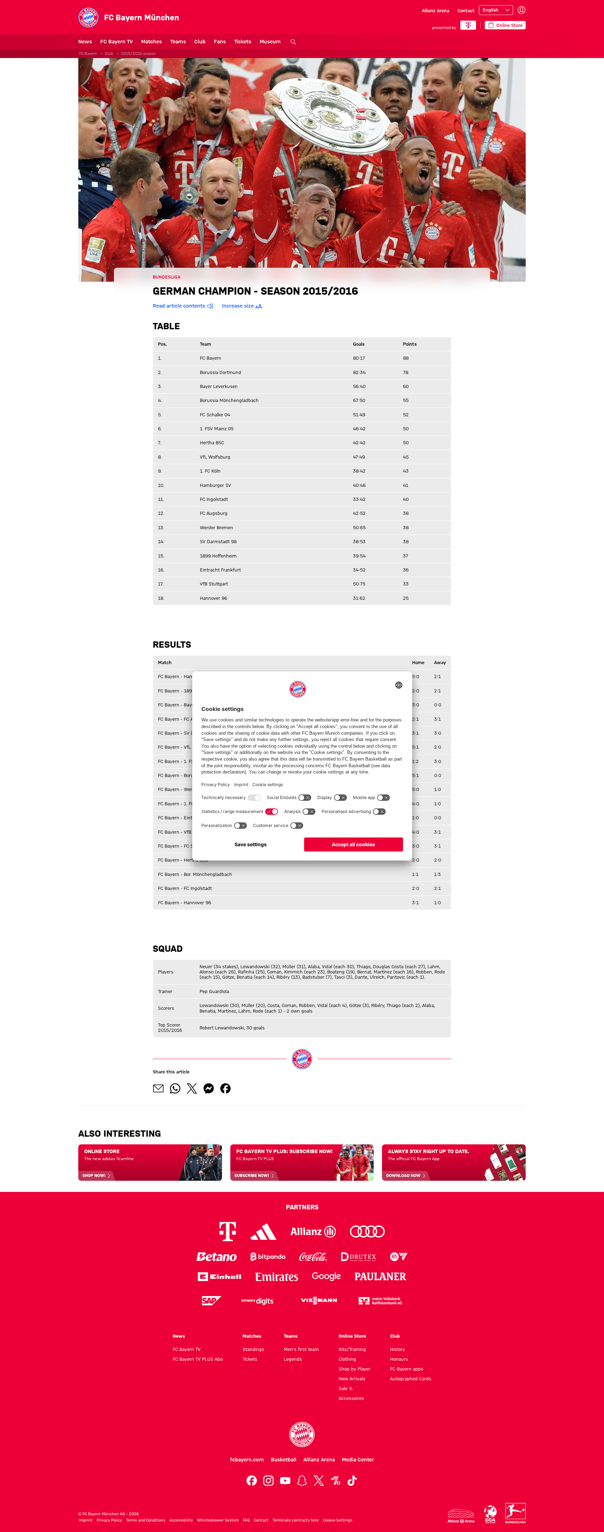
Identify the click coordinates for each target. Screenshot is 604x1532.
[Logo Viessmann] (319, 1300)
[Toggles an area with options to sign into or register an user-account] (521, 10)
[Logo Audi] (367, 1231)
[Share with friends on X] (191, 1088)
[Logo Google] (326, 1276)
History (397, 1349)
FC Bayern (88, 53)
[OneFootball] (335, 1480)
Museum (270, 41)
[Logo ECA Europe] (490, 1514)
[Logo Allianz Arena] (461, 1516)
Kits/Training (352, 1349)
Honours (399, 1359)
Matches (151, 41)
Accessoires (351, 1398)
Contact (466, 10)
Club (200, 41)
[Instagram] (268, 1480)
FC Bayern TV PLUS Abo (198, 1359)
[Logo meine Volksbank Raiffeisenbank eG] (380, 1300)
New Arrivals (352, 1378)
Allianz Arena (435, 10)
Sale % (345, 1388)
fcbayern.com (247, 1459)
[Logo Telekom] (227, 1231)
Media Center (358, 1459)
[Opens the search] (293, 42)
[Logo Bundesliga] (515, 1513)
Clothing (347, 1359)
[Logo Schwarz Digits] (257, 1300)
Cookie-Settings (337, 1520)
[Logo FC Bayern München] (302, 1434)
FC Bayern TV (116, 41)
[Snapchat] (302, 1480)
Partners (302, 1206)
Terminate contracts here (296, 1520)
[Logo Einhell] (219, 1276)
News (85, 41)
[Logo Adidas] (263, 1231)
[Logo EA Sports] (399, 1256)
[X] (318, 1480)
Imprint (86, 1520)
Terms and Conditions (145, 1520)
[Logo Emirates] (276, 1276)
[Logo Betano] (216, 1256)
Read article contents (179, 306)
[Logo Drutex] (358, 1256)
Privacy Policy (109, 1520)
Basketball (283, 1459)
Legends (293, 1359)
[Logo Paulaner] (381, 1276)
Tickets (242, 41)
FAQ (246, 1520)
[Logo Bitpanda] (268, 1256)
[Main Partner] (468, 25)
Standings (253, 1349)
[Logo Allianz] (313, 1231)
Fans (220, 41)
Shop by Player (355, 1368)
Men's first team (301, 1349)
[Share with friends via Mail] (158, 1088)
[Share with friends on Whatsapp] (175, 1088)
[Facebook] (251, 1480)
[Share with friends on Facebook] (225, 1088)
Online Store (352, 1335)
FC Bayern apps (406, 1368)
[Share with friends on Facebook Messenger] (208, 1088)
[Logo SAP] (212, 1301)
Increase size (238, 306)
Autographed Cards (410, 1378)
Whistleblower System (218, 1520)
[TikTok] (352, 1480)
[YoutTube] (285, 1480)
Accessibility (181, 1520)
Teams (178, 41)
